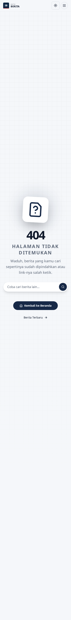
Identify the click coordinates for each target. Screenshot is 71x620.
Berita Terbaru (33, 317)
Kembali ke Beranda (37, 305)
